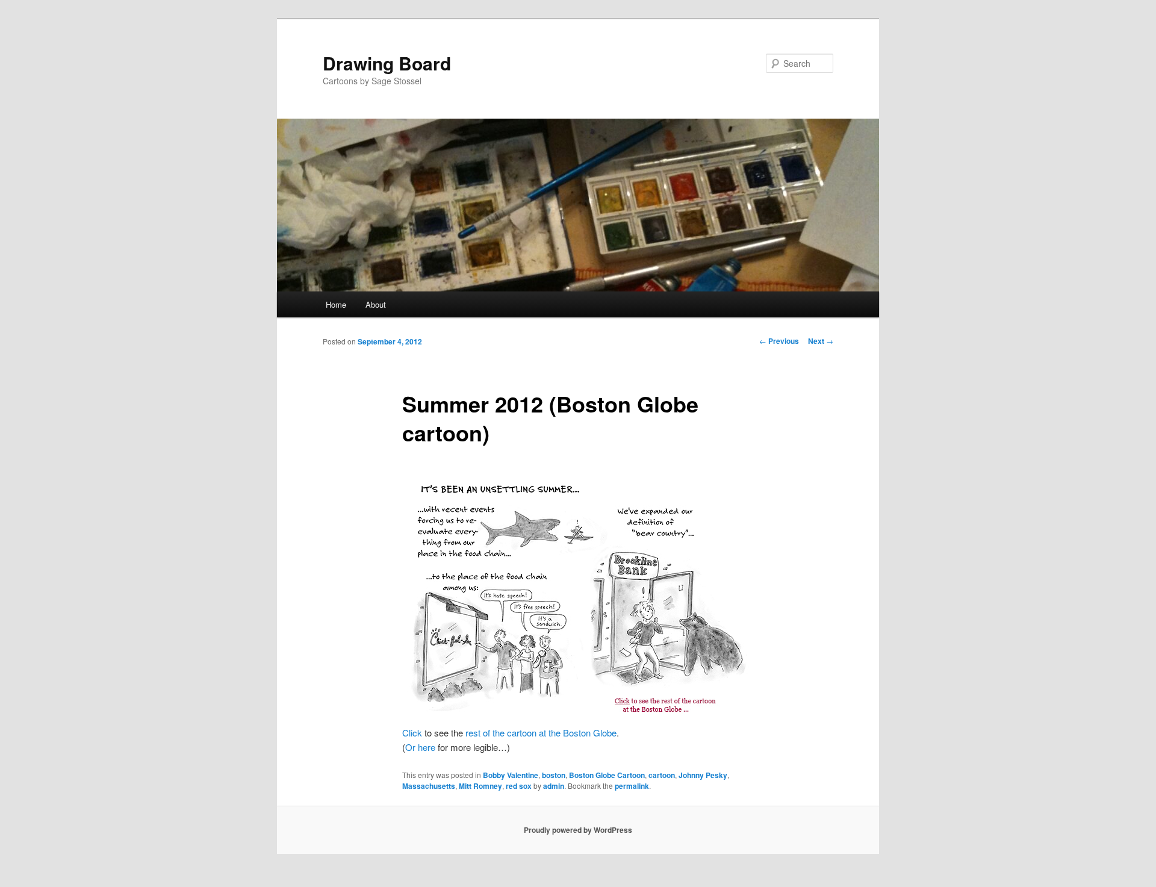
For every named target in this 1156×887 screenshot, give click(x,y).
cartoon (661, 775)
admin (553, 785)
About (375, 304)
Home (336, 304)
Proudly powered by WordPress (578, 829)
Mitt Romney (480, 785)
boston (553, 775)
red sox (519, 785)
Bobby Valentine (510, 775)
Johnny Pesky (703, 775)
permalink (632, 785)
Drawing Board (387, 63)
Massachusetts (428, 785)
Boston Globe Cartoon (607, 775)
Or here (420, 747)
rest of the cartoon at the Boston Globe (541, 732)
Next (820, 340)
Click (412, 732)
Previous (779, 340)
